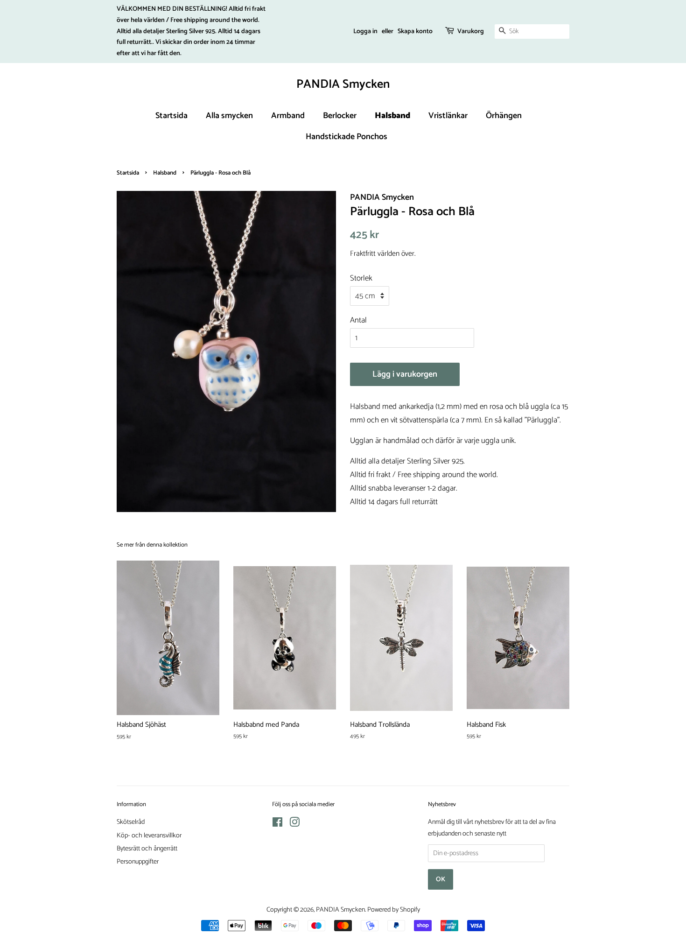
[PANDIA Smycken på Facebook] (277, 824)
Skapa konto (415, 31)
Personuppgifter (138, 861)
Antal (358, 320)
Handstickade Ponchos (346, 137)
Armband (288, 116)
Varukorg (470, 31)
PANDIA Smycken (343, 84)
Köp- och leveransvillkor (149, 835)
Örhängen (504, 116)
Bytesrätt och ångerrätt (147, 848)
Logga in (365, 31)
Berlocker (340, 116)
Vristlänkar (448, 116)
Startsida (171, 116)
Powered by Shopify (393, 909)
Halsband (392, 116)
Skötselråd (131, 822)
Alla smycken (229, 116)
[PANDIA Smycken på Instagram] (294, 824)
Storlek (361, 278)
